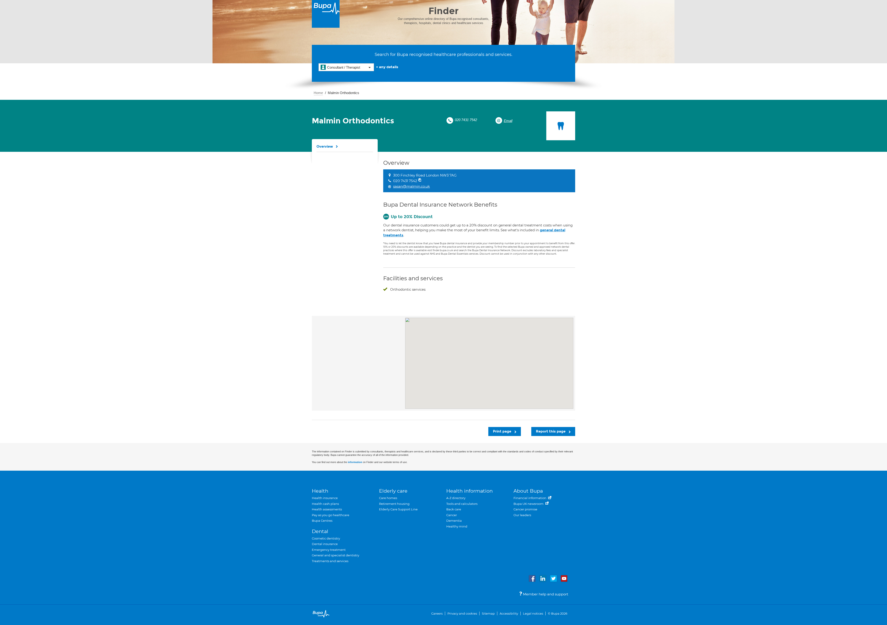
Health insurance (325, 498)
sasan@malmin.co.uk (411, 186)
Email (508, 121)
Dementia (454, 520)
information (355, 462)
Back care (453, 509)
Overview (324, 146)
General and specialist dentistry (335, 555)
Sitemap (488, 613)
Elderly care (393, 491)
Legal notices (533, 613)
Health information (469, 491)
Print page (502, 431)
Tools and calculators (461, 504)
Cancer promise (525, 509)
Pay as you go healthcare (330, 515)
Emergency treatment (329, 550)
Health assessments (327, 509)
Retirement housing (394, 504)
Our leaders (522, 515)
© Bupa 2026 (557, 613)
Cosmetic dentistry (326, 538)
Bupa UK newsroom (528, 504)
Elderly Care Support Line (398, 509)
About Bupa (528, 491)
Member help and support (545, 594)
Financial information (530, 498)
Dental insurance (325, 544)
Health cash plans (325, 504)
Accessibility (509, 613)
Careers (437, 613)
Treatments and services (330, 561)
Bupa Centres (322, 520)
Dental (320, 531)
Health (320, 491)
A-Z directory (455, 498)
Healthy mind (456, 526)
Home (318, 93)
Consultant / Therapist (343, 67)
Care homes (388, 498)
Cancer (451, 515)
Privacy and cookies (462, 613)
